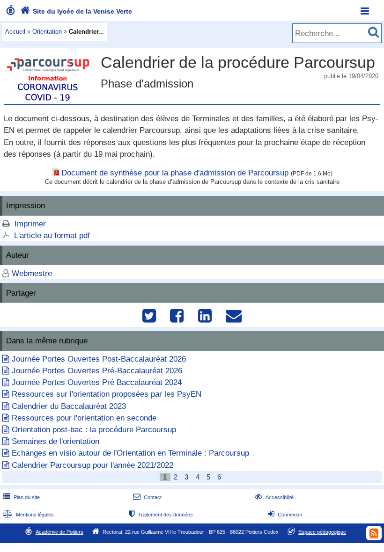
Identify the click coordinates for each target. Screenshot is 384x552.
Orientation (47, 31)
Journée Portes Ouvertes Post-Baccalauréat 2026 (99, 359)
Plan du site (21, 497)
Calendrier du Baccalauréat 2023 (69, 406)
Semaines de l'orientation (55, 441)
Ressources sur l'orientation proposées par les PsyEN (106, 394)
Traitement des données (161, 514)
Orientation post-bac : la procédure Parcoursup (94, 429)
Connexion (285, 514)
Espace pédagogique (322, 532)
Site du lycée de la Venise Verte (76, 11)
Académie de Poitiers (59, 532)
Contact (147, 497)
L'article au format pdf (52, 235)
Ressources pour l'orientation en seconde (84, 418)
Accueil (15, 31)
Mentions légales (28, 514)
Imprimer (30, 223)
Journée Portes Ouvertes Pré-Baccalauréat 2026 (97, 370)
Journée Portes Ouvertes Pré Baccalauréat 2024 (97, 382)
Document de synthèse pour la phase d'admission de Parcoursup (174, 172)
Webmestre (32, 273)
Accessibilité (274, 497)
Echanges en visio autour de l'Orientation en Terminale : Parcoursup (130, 453)
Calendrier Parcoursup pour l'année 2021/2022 (92, 465)
